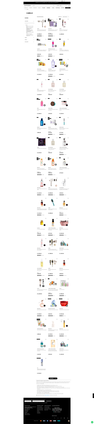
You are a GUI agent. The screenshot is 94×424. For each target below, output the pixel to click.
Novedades (25, 412)
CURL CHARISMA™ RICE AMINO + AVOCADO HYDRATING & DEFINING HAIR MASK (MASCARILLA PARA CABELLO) (53, 129)
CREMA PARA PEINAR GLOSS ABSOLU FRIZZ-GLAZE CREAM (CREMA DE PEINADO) (53, 330)
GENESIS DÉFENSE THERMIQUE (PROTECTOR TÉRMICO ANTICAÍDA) (41, 249)
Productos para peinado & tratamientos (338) (29, 28)
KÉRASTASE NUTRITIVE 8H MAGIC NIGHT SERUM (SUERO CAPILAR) (64, 270)
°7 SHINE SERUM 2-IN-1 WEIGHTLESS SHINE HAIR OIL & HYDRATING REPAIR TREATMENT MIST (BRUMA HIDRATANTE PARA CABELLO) (64, 50)
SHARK (49, 187)
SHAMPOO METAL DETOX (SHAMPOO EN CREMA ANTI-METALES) (64, 169)
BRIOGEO (49, 127)
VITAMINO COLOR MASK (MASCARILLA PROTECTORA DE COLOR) (64, 109)
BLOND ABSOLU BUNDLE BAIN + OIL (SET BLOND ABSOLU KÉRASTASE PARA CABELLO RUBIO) (53, 30)
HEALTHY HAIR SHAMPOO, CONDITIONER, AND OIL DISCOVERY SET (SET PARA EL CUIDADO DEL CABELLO (42, 50)
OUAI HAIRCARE (50, 89)
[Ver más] (42, 27)
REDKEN (38, 127)
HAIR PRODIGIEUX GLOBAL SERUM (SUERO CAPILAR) (41, 109)
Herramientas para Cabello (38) (29, 26)
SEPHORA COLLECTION (51, 308)
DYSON (38, 288)
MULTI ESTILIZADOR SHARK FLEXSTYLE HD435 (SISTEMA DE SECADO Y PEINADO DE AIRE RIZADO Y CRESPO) (41, 30)
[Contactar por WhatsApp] (92, 422)
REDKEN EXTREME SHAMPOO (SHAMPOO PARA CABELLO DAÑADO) (42, 128)
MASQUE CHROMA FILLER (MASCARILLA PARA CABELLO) (63, 229)
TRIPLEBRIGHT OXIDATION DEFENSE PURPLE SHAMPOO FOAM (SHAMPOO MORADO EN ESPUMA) (41, 369)
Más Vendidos (26, 411)
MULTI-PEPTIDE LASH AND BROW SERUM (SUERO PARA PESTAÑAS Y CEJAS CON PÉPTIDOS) (64, 189)
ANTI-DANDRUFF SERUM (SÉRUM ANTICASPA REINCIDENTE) (41, 350)
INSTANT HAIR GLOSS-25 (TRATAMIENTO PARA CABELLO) (52, 50)
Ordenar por (60, 16)
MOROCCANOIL (50, 108)
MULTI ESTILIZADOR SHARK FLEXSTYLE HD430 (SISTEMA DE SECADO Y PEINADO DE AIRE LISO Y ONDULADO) (53, 189)
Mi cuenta (66, 5)
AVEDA (38, 147)
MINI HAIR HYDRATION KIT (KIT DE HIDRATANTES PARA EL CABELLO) (64, 249)
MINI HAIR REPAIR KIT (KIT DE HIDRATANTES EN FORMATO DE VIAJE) (64, 350)
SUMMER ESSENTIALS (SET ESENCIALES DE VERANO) (63, 70)
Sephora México (47, 395)
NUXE (38, 108)
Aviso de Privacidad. (45, 402)
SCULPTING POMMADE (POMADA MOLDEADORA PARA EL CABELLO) (53, 109)
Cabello (27, 9)
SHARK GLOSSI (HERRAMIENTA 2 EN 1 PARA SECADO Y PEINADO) (52, 209)
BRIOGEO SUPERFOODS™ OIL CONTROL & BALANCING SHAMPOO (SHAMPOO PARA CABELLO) (52, 169)
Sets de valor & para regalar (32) (30, 32)
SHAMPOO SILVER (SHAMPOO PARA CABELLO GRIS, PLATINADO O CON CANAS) (63, 149)
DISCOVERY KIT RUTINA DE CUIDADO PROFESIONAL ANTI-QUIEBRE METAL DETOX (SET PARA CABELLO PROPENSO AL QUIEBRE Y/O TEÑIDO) (53, 290)
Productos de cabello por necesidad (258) (29, 31)
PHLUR (60, 288)
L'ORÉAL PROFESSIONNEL (63, 108)
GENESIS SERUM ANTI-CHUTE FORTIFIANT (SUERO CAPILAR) (42, 189)
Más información (62, 0)
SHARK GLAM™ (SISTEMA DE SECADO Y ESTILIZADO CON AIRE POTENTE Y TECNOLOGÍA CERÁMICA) (52, 249)
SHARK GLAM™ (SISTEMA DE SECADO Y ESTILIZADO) (52, 270)
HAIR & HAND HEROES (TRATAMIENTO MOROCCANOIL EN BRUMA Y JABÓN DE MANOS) (42, 70)
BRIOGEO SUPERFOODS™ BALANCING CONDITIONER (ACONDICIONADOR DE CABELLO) (41, 169)
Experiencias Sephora (27, 414)
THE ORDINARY (61, 187)
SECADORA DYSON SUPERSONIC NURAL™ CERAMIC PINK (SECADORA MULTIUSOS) (42, 290)
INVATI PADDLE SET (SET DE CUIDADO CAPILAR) (41, 148)
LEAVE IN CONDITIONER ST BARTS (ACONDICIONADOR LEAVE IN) (62, 90)
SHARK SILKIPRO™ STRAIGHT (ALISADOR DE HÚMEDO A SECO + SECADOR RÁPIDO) (63, 30)
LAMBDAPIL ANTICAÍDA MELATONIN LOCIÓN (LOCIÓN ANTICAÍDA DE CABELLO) (41, 90)
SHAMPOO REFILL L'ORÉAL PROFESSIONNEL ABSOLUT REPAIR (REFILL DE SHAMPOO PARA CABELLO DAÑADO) (52, 350)
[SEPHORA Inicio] (27, 5)
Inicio (25, 9)
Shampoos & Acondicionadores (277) (29, 29)
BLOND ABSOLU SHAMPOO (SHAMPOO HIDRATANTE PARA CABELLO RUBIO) (52, 70)
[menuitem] (26, 7)
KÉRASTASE (38, 187)
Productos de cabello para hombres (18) (29, 35)
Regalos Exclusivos (26, 413)
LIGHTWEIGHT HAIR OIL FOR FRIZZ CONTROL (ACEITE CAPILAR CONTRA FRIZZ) (42, 270)
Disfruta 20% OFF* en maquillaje (41, 2)
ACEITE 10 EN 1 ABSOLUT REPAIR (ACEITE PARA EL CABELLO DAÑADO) (53, 229)
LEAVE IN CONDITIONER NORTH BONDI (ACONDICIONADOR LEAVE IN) (52, 149)
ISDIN (38, 89)
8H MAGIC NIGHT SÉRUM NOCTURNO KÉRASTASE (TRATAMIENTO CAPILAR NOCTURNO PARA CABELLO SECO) (42, 209)
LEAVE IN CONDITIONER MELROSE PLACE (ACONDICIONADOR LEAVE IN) (52, 90)
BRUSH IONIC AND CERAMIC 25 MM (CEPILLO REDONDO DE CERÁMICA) (64, 128)
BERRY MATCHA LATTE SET (61, 289)
